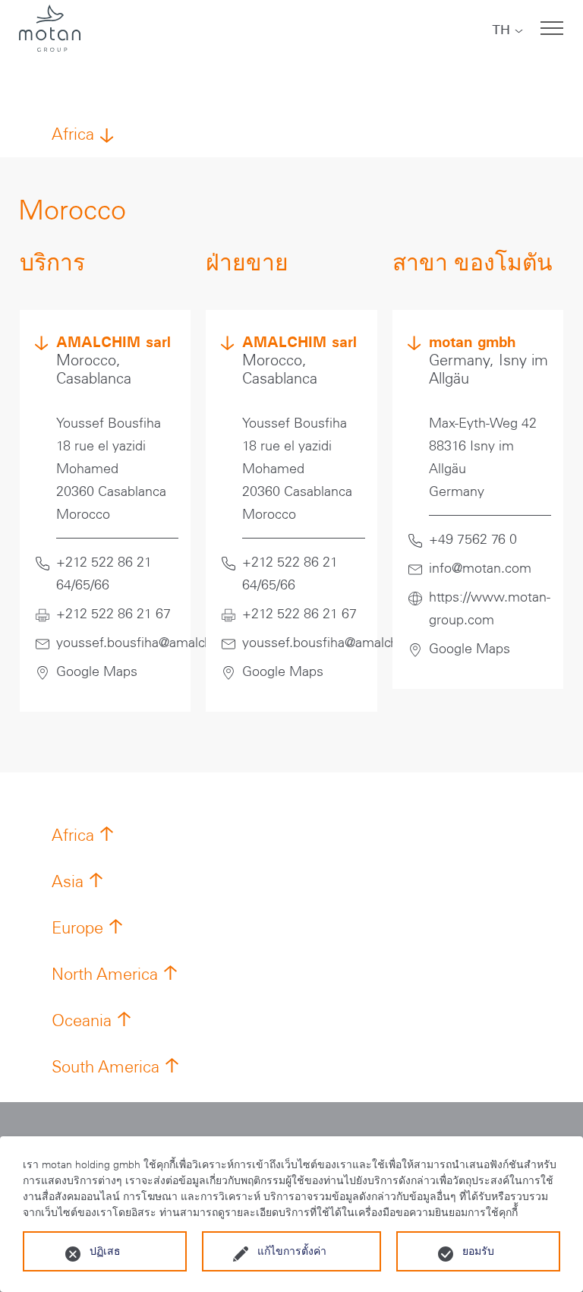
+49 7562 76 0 (473, 539)
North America (105, 974)
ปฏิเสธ (105, 1251)
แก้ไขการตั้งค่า (291, 1251)
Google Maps (96, 671)
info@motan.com (480, 568)
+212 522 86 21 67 (113, 613)
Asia (68, 881)
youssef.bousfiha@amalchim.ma (153, 642)
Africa (73, 134)
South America (105, 1067)
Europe (77, 928)
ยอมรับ (478, 1251)
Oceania (82, 1020)
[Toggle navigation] (552, 28)
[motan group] (49, 28)
